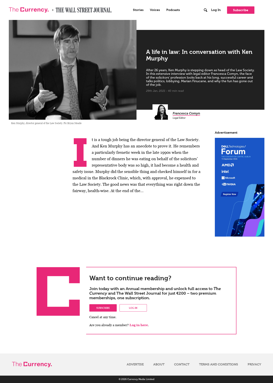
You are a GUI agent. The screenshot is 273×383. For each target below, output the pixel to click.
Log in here (139, 325)
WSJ (59, 9)
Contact (181, 364)
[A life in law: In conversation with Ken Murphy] (73, 70)
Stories (138, 10)
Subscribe (240, 10)
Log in (133, 307)
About (158, 364)
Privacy (254, 364)
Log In (216, 10)
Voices (155, 10)
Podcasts (173, 10)
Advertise (135, 364)
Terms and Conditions (218, 364)
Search (205, 2)
